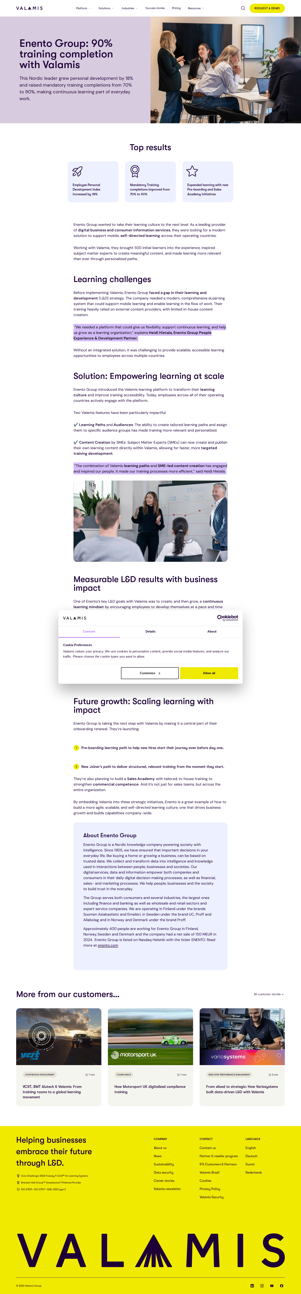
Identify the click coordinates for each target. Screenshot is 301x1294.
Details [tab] (151, 631)
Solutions (104, 8)
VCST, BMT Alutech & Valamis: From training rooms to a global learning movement (52, 1092)
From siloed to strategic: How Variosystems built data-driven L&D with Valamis (242, 1089)
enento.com (108, 945)
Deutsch (251, 1156)
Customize (147, 673)
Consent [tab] (89, 631)
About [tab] (211, 631)
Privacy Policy (210, 1189)
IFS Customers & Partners (218, 1164)
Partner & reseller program (219, 1156)
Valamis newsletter (167, 1189)
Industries (128, 8)
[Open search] (243, 8)
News (158, 1156)
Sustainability (164, 1164)
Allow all (209, 673)
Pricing (176, 8)
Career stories (164, 1181)
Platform (81, 8)
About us (160, 1148)
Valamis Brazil (210, 1172)
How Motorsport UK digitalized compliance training (150, 1089)
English (251, 1148)
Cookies (205, 1181)
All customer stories (267, 994)
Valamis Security (212, 1197)
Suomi (250, 1164)
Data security (163, 1172)
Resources (194, 8)
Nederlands (254, 1172)
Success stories (155, 8)
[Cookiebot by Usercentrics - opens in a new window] (220, 618)
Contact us (208, 1148)
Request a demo (267, 8)
